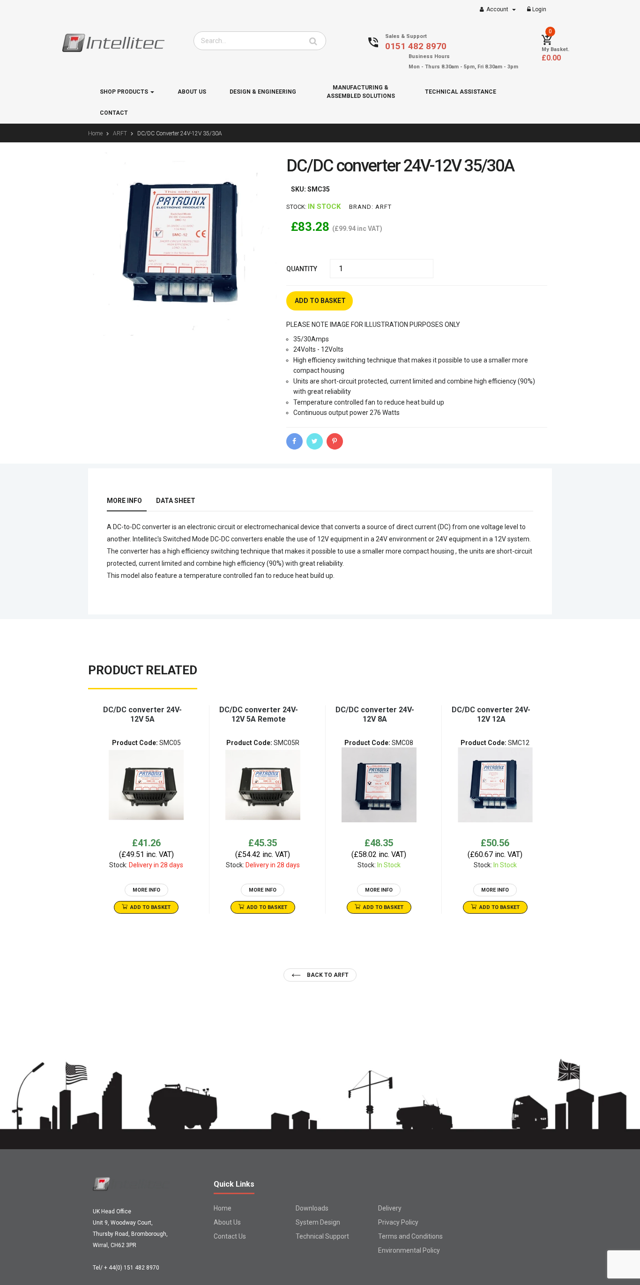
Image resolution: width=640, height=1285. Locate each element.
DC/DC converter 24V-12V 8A (374, 714)
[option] (146, 809)
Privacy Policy (398, 1222)
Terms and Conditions (410, 1236)
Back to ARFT (327, 975)
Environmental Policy (409, 1250)
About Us (227, 1222)
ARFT (383, 206)
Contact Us (230, 1236)
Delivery (390, 1208)
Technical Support (322, 1236)
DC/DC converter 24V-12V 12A (491, 714)
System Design (318, 1222)
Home (222, 1208)
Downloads (312, 1208)
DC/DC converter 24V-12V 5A (142, 714)
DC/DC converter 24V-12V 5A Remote (258, 714)
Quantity (301, 269)
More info (124, 500)
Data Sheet (175, 500)
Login (538, 9)
